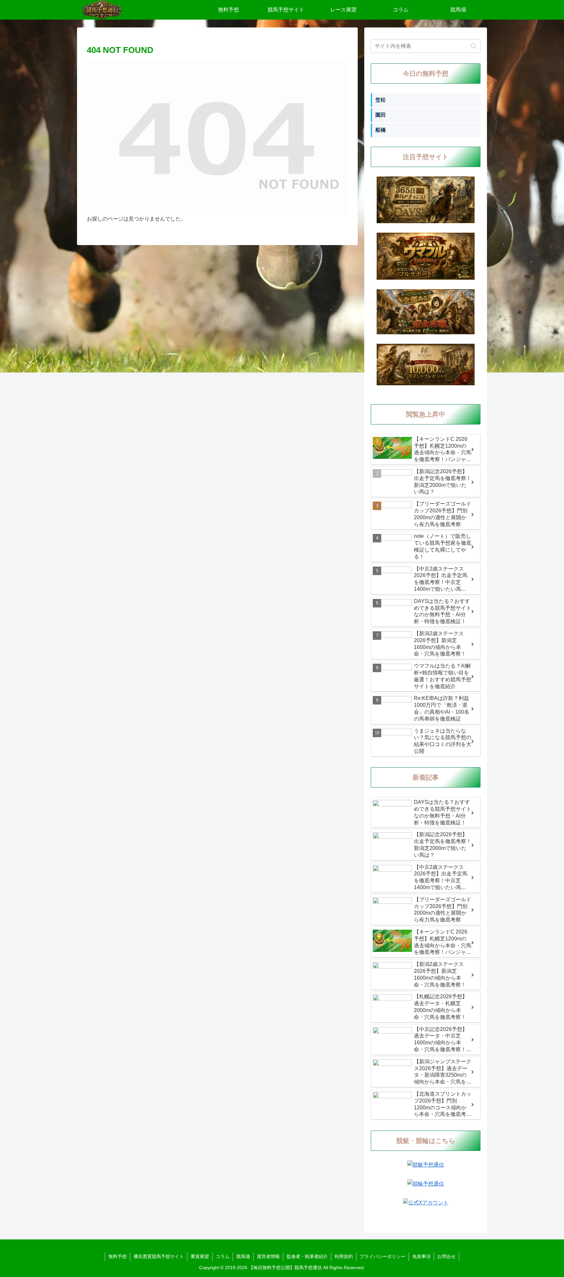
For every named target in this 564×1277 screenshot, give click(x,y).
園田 (380, 115)
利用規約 (344, 1256)
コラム (222, 1256)
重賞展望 (200, 1256)
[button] (473, 46)
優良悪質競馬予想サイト (158, 1256)
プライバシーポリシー (382, 1256)
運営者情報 (268, 1256)
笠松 (380, 100)
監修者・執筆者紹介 (307, 1256)
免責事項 (421, 1256)
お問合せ (446, 1256)
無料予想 (117, 1256)
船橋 (380, 130)
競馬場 (243, 1256)
